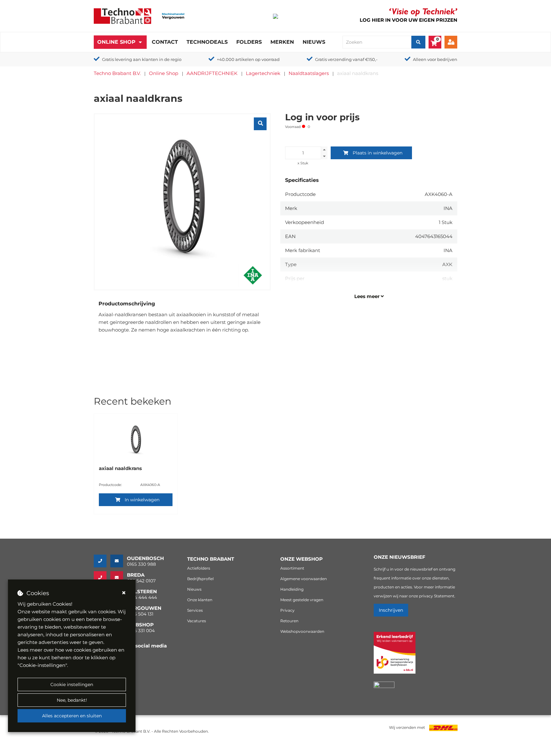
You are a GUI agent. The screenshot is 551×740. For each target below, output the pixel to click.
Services (195, 610)
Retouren (289, 620)
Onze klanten (199, 599)
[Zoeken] (418, 42)
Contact (165, 42)
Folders (249, 42)
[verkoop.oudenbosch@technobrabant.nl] (118, 561)
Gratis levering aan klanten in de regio (141, 59)
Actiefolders (198, 568)
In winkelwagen (142, 500)
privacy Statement (436, 596)
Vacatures (196, 620)
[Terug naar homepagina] (122, 15)
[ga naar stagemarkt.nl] (394, 656)
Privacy (287, 610)
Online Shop (116, 42)
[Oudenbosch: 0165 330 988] (102, 561)
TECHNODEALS (207, 42)
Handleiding (292, 589)
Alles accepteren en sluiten (72, 716)
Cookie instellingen (71, 684)
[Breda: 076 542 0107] (102, 577)
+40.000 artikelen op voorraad (248, 59)
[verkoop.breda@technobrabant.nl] (118, 577)
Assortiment (292, 568)
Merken (282, 42)
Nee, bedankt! (72, 700)
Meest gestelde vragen (301, 599)
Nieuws (314, 42)
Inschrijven (391, 610)
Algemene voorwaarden (303, 578)
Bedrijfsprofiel (200, 578)
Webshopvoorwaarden (302, 631)
